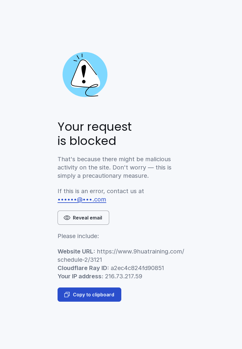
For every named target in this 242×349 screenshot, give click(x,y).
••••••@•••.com (82, 199)
